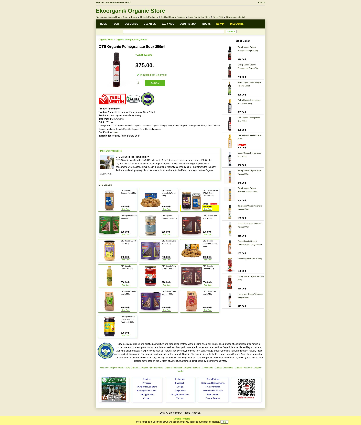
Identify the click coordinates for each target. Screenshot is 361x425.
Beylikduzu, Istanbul (235, 17)
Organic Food (106, 39)
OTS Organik (105, 185)
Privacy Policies (213, 387)
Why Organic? (132, 367)
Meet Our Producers (111, 151)
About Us (147, 379)
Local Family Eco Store (199, 17)
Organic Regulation (173, 367)
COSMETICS (131, 24)
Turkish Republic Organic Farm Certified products (138, 129)
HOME (103, 24)
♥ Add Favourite (143, 55)
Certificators (207, 367)
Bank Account (213, 394)
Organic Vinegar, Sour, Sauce (131, 39)
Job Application (147, 394)
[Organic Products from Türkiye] (112, 105)
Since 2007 (218, 17)
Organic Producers (243, 367)
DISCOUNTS (237, 24)
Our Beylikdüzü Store (147, 387)
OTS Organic (117, 119)
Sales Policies (212, 379)
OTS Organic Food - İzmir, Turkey (125, 115)
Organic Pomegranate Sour (192, 125)
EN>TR (261, 2)
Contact (146, 398)
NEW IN (220, 24)
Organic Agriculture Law (152, 367)
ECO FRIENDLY (188, 24)
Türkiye (109, 122)
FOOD (116, 24)
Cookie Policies (213, 398)
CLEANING (150, 24)
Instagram (180, 379)
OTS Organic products (122, 125)
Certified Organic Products (173, 17)
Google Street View (180, 394)
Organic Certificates (224, 367)
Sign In (99, 2)
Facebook (179, 383)
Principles (146, 383)
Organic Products (192, 367)
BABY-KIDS (167, 24)
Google (180, 387)
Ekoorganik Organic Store (130, 11)
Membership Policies (213, 390)
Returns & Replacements (213, 383)
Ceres (116, 132)
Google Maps (180, 390)
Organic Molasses (142, 125)
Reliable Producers (149, 17)
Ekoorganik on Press (147, 390)
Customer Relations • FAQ (118, 2)
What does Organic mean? (112, 367)
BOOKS (206, 24)
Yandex (179, 398)
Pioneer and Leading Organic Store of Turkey (116, 17)
